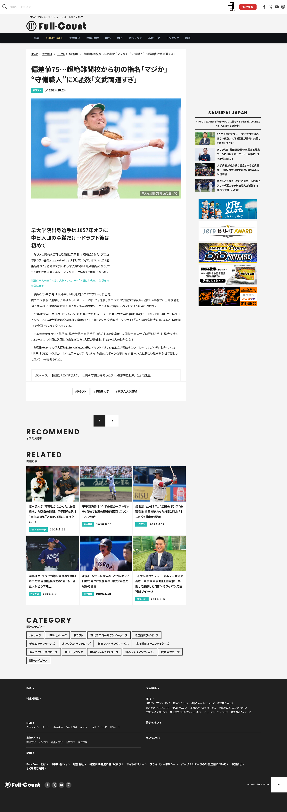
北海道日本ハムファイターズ (152, 644)
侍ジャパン (135, 38)
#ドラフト (80, 391)
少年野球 (82, 742)
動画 (188, 38)
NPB (108, 38)
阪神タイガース (38, 660)
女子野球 (70, 742)
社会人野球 (57, 742)
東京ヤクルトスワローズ (43, 652)
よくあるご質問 (35, 768)
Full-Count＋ (54, 38)
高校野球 (31, 742)
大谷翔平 (74, 38)
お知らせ (236, 764)
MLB (120, 38)
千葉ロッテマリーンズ (42, 644)
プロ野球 (47, 54)
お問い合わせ (59, 764)
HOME (34, 54)
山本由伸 (58, 727)
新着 (37, 38)
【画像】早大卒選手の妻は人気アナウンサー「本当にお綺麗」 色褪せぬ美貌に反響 (70, 283)
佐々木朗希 (71, 727)
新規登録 (247, 7)
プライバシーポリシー (163, 764)
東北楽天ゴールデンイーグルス (109, 635)
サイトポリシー (135, 764)
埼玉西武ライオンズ (147, 635)
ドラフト (61, 54)
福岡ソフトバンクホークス (113, 644)
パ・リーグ (35, 635)
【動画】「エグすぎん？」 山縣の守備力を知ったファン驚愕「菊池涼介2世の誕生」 (102, 375)
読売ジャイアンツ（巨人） (140, 652)
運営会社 (78, 764)
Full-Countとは (36, 764)
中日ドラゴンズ (74, 652)
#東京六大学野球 (126, 391)
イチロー (84, 727)
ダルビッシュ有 (99, 727)
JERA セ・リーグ (57, 635)
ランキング (172, 38)
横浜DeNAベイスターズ (104, 652)
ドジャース (115, 727)
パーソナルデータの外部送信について (203, 764)
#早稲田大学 (101, 391)
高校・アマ (154, 38)
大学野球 (43, 742)
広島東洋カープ (170, 652)
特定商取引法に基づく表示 (105, 764)
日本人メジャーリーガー (38, 727)
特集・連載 (92, 38)
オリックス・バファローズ (76, 644)
